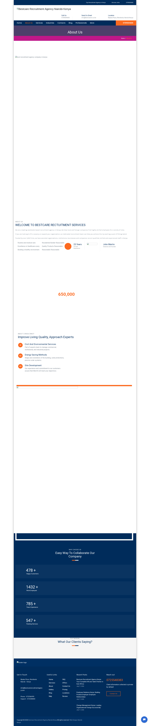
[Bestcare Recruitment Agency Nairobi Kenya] (44, 9)
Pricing (64, 690)
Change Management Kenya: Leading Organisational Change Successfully (89, 706)
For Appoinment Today (75, 310)
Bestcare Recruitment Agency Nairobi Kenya (42, 720)
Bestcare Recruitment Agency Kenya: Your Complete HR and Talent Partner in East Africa (90, 681)
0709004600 (129, 2)
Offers (64, 683)
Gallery (51, 690)
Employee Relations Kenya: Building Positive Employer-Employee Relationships (88, 694)
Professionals (81, 23)
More (92, 23)
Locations (65, 693)
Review (65, 696)
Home (19, 23)
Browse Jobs (116, 2)
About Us (29, 23)
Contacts (61, 23)
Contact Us (66, 686)
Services (39, 23)
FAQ (63, 679)
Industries (50, 23)
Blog (70, 23)
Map (50, 696)
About (51, 686)
